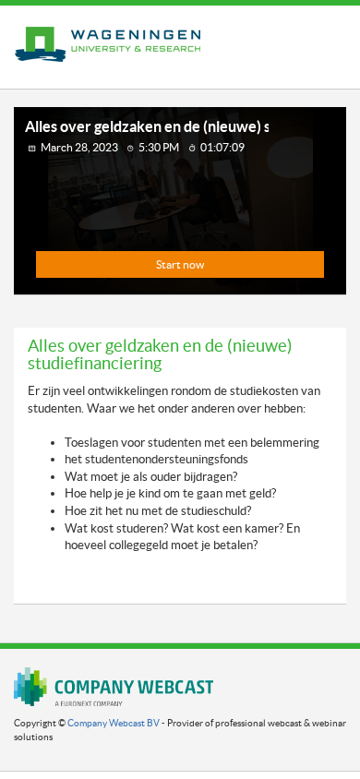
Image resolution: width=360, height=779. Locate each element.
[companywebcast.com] (113, 686)
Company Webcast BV (113, 723)
